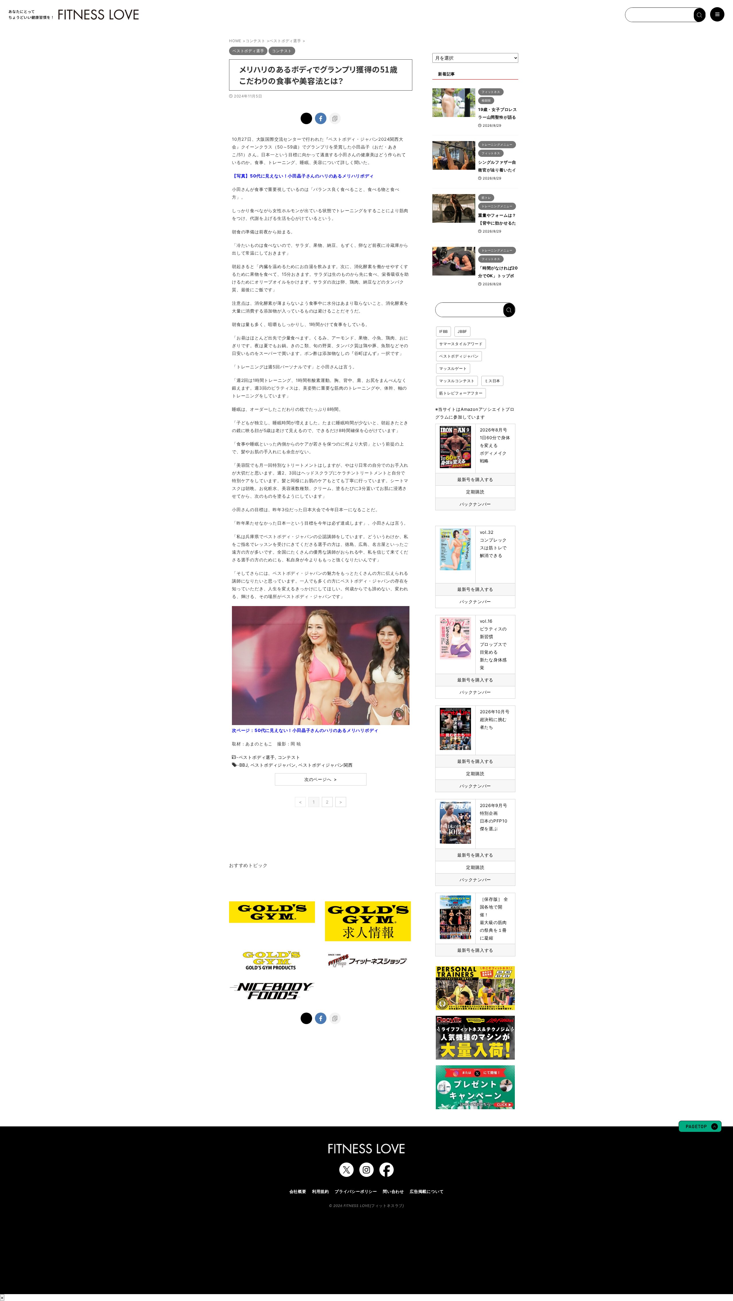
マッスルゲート (453, 368)
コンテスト (289, 757)
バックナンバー (475, 504)
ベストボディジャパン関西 (325, 765)
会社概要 (297, 1191)
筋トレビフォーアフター (461, 393)
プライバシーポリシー (356, 1191)
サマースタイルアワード (461, 343)
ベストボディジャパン (273, 765)
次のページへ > (320, 779)
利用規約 (320, 1191)
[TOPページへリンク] (73, 14)
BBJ (243, 765)
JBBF (462, 331)
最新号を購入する (475, 479)
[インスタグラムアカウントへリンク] (366, 1174)
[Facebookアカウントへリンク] (386, 1174)
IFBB (443, 331)
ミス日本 (492, 380)
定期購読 (475, 492)
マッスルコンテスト (457, 380)
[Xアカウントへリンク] (346, 1174)
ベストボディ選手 (257, 757)
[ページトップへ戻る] (700, 1129)
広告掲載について (427, 1191)
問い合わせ (393, 1191)
